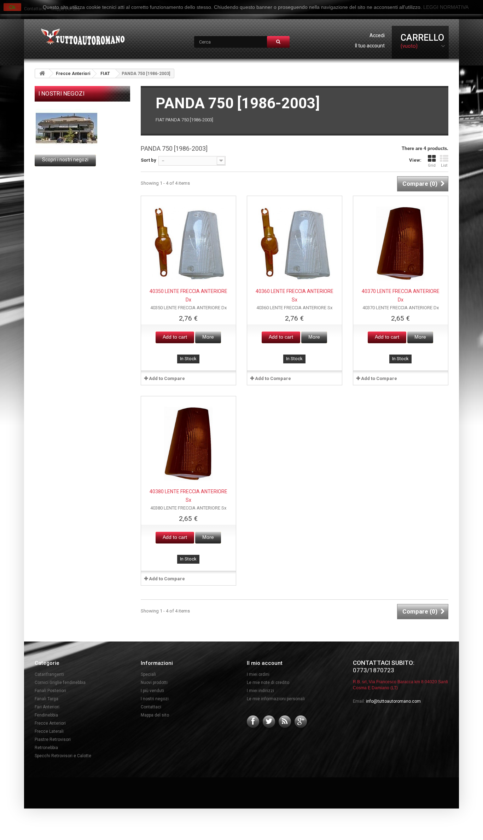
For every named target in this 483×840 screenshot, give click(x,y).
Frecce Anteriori (73, 73)
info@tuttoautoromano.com (393, 701)
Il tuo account (370, 45)
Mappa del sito (155, 715)
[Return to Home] (42, 73)
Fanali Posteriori (50, 690)
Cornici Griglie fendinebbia (60, 682)
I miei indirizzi (260, 690)
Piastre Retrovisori (53, 739)
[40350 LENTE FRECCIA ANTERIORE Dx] (188, 243)
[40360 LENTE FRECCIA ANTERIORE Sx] (294, 243)
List (444, 165)
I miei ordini (258, 674)
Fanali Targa (46, 698)
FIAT (105, 73)
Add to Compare (167, 378)
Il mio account (265, 663)
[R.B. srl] (81, 37)
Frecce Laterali (49, 731)
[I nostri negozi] (82, 128)
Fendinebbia (46, 715)
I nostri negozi (61, 93)
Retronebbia (46, 747)
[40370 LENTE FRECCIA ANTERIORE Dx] (400, 243)
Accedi (377, 35)
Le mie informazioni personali (276, 698)
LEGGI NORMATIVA (446, 7)
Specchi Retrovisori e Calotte (63, 755)
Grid (432, 165)
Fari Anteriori (47, 706)
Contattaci (151, 706)
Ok (12, 7)
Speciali (148, 674)
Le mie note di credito (268, 682)
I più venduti (152, 690)
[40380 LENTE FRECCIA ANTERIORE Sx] (188, 444)
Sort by (148, 160)
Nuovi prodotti (154, 682)
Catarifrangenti (49, 674)
